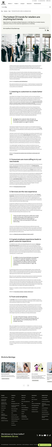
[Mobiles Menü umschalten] (50, 7)
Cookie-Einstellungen (25, 444)
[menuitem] (49, 0)
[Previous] (24, 385)
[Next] (28, 385)
